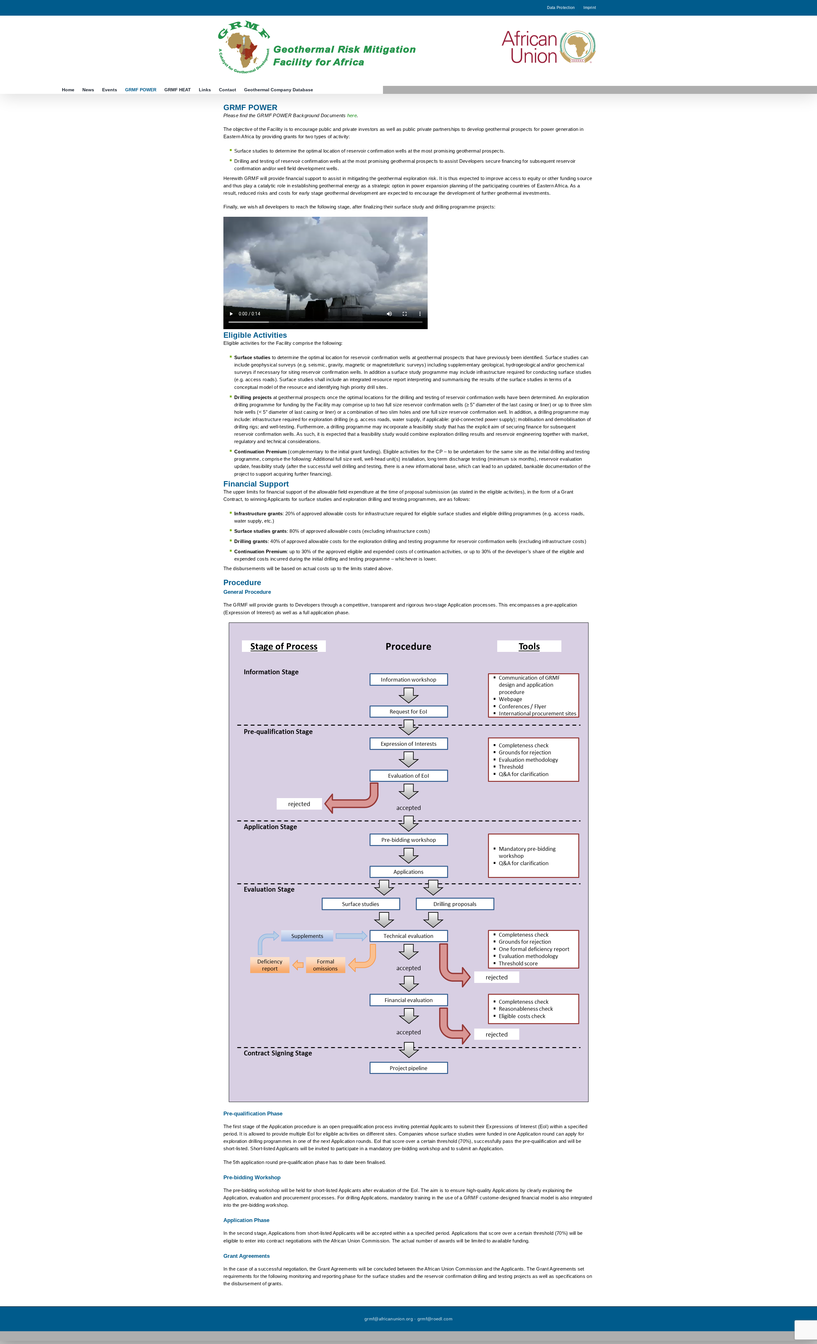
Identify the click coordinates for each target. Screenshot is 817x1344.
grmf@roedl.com (435, 1318)
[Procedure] (408, 625)
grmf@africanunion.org (388, 1318)
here (352, 115)
